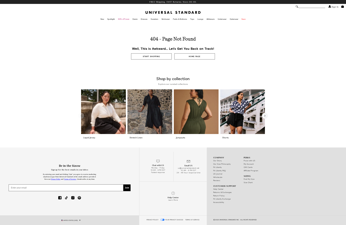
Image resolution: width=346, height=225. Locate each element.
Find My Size (249, 179)
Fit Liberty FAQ (219, 170)
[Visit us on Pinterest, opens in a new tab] (79, 198)
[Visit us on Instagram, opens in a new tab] (72, 198)
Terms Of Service (192, 220)
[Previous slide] (81, 116)
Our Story (217, 160)
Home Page (194, 56)
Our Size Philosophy (222, 164)
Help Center (218, 189)
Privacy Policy (56, 179)
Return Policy (219, 195)
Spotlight (111, 19)
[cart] (342, 6)
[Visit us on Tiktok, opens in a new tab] (66, 198)
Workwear (166, 19)
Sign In (335, 7)
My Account (249, 164)
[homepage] (173, 12)
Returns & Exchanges (222, 192)
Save (243, 19)
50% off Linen (123, 19)
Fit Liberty (217, 167)
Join (127, 188)
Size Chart (248, 182)
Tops (192, 19)
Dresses (144, 19)
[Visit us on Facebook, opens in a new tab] (59, 198)
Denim (135, 19)
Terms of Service (70, 179)
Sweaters (154, 19)
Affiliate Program (251, 170)
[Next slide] (265, 116)
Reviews (216, 180)
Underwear (222, 19)
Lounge (200, 19)
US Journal (217, 174)
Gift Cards (248, 167)
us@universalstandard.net (188, 168)
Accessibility (218, 202)
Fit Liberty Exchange (222, 199)
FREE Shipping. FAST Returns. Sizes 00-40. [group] (173, 2)
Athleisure (210, 19)
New (102, 19)
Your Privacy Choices (174, 220)
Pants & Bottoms (180, 19)
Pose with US (249, 160)
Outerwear (234, 19)
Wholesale (217, 177)
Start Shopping (151, 56)
